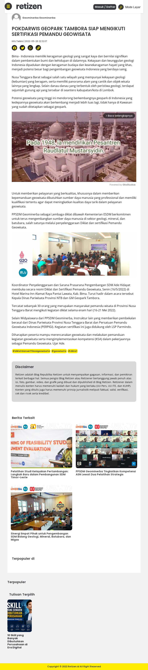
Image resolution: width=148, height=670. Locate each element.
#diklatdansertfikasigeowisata (31, 351)
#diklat (72, 351)
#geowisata (59, 351)
